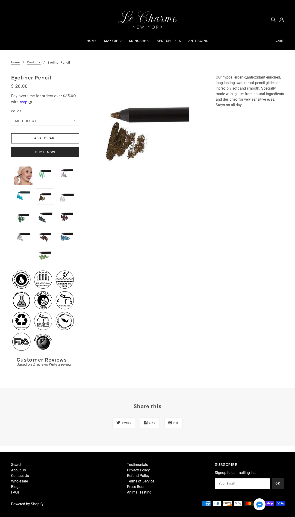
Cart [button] (280, 40)
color (16, 111)
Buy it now (45, 152)
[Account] (281, 19)
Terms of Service (140, 481)
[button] (260, 505)
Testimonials (137, 464)
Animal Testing (139, 492)
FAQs (15, 492)
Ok (277, 483)
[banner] (147, 19)
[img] (273, 19)
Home (15, 62)
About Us (18, 470)
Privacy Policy (138, 470)
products (34, 62)
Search (16, 464)
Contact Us (20, 475)
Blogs (15, 487)
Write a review (60, 364)
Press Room (137, 487)
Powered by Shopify (27, 504)
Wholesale (19, 481)
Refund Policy (138, 475)
